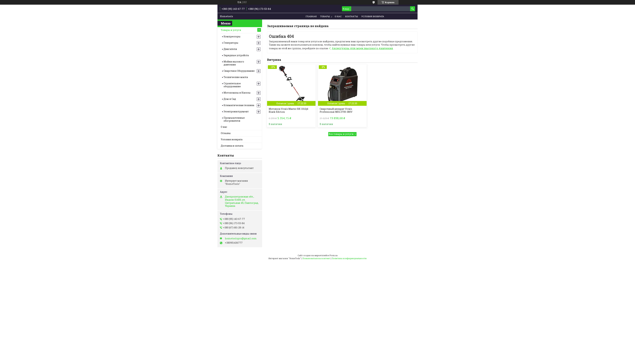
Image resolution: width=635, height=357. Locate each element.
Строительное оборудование (232, 85)
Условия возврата (372, 16)
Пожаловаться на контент (316, 258)
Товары (325, 16)
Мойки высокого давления (234, 63)
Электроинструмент (236, 111)
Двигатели (230, 49)
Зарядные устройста (236, 55)
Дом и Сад (230, 98)
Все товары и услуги (341, 134)
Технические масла (236, 77)
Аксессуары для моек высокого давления (362, 48)
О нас (338, 16)
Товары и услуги (231, 30)
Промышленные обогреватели (234, 119)
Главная (311, 16)
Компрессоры (232, 36)
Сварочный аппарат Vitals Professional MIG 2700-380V (336, 110)
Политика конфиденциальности (349, 258)
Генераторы (231, 42)
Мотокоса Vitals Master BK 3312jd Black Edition (288, 110)
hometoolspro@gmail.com (241, 238)
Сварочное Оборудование (239, 70)
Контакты (351, 16)
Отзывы (226, 133)
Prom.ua (333, 255)
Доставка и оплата (232, 145)
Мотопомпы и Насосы (237, 92)
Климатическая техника (239, 105)
